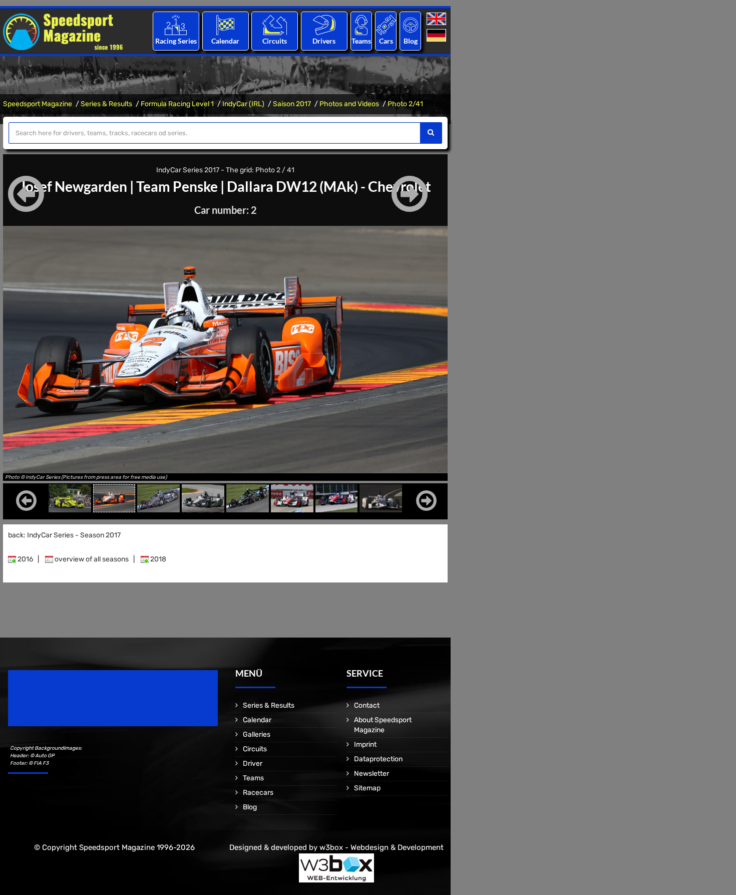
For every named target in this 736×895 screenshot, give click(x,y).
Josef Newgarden (73, 186)
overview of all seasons (91, 559)
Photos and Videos (349, 104)
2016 (24, 559)
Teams (361, 41)
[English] (437, 19)
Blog (411, 41)
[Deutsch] (437, 36)
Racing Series (176, 41)
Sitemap (367, 788)
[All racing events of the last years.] (225, 25)
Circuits (274, 41)
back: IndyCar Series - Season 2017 (64, 535)
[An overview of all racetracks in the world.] (274, 25)
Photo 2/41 (405, 104)
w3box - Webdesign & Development (381, 847)
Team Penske (177, 186)
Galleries (256, 734)
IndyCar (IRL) (243, 104)
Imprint (365, 744)
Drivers (323, 41)
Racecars (258, 792)
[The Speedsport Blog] (410, 25)
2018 (157, 559)
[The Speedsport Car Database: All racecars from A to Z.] (386, 25)
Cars (386, 41)
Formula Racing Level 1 (177, 104)
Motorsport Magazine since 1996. (65, 705)
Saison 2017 (292, 104)
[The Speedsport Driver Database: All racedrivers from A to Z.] (324, 25)
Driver (252, 763)
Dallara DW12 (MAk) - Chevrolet (329, 186)
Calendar (225, 41)
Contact (367, 705)
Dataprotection (378, 759)
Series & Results (106, 104)
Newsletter (371, 773)
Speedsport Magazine (37, 104)
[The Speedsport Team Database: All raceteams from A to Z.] (361, 25)
